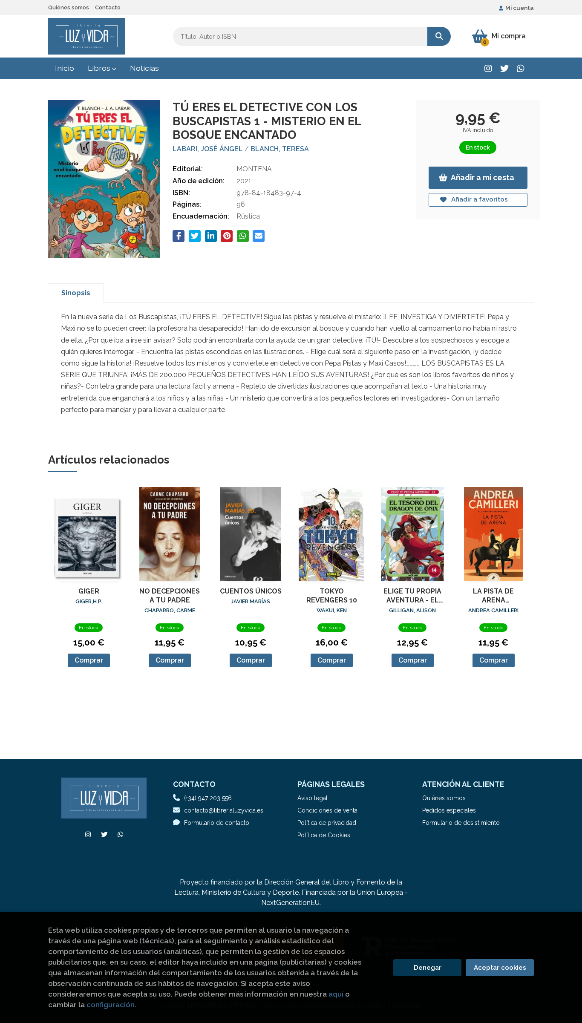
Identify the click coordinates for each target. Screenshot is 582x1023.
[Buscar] (439, 36)
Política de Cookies (323, 835)
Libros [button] (100, 67)
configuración (110, 1004)
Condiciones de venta (327, 810)
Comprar (89, 660)
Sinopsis (75, 293)
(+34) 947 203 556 (208, 798)
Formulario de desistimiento (461, 822)
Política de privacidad (326, 822)
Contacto (108, 7)
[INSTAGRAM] (488, 68)
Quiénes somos (68, 7)
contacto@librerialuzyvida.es (223, 810)
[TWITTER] (504, 68)
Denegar (427, 967)
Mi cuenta (519, 7)
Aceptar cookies (500, 967)
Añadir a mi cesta (482, 177)
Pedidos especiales (449, 810)
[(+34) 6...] (520, 68)
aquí (335, 994)
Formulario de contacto (216, 822)
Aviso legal (312, 798)
